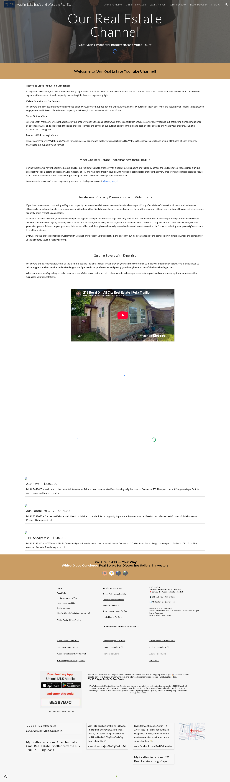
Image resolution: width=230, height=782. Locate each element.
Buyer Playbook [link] (198, 4)
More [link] (214, 4)
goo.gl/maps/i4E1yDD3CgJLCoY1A (44, 731)
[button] (226, 4)
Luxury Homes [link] (157, 4)
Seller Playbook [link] (177, 4)
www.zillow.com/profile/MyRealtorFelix (108, 746)
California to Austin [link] (136, 4)
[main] (115, 25)
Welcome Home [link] (113, 4)
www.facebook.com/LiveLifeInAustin (153, 746)
